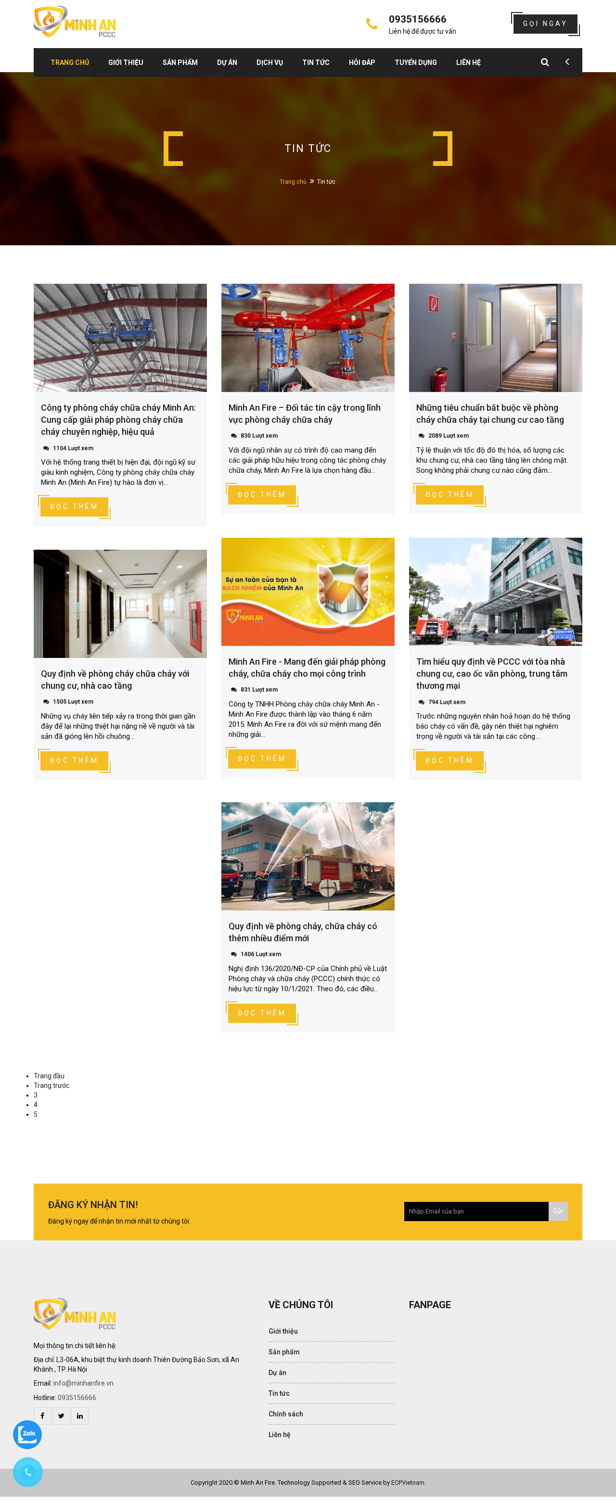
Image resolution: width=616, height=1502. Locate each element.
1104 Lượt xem (73, 448)
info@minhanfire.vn (83, 1383)
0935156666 (77, 1397)
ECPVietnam (407, 1482)
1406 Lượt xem (261, 954)
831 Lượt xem (259, 689)
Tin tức (316, 62)
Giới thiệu (125, 62)
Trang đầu (49, 1076)
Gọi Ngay (545, 23)
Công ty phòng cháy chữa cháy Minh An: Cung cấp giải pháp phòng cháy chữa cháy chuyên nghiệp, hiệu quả (118, 420)
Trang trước (51, 1085)
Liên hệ (468, 62)
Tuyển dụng (416, 62)
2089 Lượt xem (448, 435)
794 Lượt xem (446, 702)
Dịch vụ (270, 62)
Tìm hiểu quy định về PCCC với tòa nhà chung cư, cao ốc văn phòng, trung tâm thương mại (491, 673)
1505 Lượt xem (73, 701)
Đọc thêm (74, 506)
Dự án (227, 62)
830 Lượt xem (259, 435)
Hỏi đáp (362, 62)
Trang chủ (70, 62)
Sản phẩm (180, 62)
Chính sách (286, 1414)
